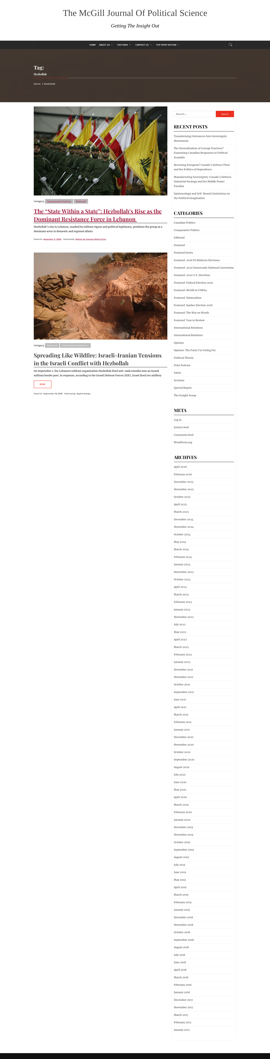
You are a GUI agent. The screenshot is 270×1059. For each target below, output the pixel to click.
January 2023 (182, 609)
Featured (81, 201)
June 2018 (180, 962)
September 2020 (184, 759)
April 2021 (180, 707)
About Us (104, 45)
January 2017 (182, 1029)
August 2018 (181, 947)
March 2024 (181, 549)
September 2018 (184, 939)
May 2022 (180, 632)
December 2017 (183, 999)
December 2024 (184, 519)
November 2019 (183, 834)
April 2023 (180, 586)
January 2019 (182, 909)
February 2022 (183, 654)
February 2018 (182, 984)
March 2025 (181, 511)
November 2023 (184, 572)
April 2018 (180, 969)
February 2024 (183, 557)
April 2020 (180, 797)
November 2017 (183, 1007)
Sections (122, 45)
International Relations (75, 345)
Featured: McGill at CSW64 (190, 290)
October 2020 (182, 752)
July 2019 (179, 864)
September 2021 (184, 692)
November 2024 (184, 526)
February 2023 (183, 602)
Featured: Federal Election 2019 (193, 282)
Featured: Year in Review (189, 320)
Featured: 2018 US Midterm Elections (197, 260)
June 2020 (180, 782)
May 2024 (180, 541)
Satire (177, 372)
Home (92, 45)
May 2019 (180, 879)
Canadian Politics (184, 222)
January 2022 (182, 662)
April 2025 (180, 504)
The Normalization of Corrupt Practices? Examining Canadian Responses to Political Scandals (201, 153)
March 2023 (181, 594)
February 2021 (182, 722)
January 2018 (182, 992)
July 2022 (179, 624)
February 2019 (183, 902)
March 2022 (181, 647)
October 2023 (182, 579)
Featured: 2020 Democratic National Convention (204, 267)
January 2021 (182, 729)
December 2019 (183, 827)
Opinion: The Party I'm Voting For (195, 350)
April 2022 (180, 639)
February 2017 (182, 1022)
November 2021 (183, 677)
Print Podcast (182, 365)
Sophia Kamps (83, 393)
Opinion (179, 342)
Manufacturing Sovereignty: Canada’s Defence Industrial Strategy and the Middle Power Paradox (202, 181)
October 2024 (182, 534)
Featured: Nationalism (188, 297)
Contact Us (142, 45)
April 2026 (180, 466)
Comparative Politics (59, 201)
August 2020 (181, 767)
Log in (178, 419)
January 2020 (182, 819)
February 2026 (183, 474)
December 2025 (183, 481)
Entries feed (181, 427)
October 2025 (182, 496)
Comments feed (183, 434)
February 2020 (183, 812)
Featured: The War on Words (191, 312)
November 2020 (184, 744)
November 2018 (183, 924)
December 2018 (183, 917)
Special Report (183, 387)
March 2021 (181, 714)
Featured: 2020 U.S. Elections (192, 275)
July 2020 (180, 774)
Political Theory (184, 357)
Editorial (179, 237)
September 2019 (184, 849)
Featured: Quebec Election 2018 (193, 305)
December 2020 (184, 737)
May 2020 (180, 789)
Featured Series (183, 252)
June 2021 (180, 699)
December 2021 (183, 669)
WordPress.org (183, 442)
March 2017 (181, 1015)
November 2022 (184, 617)
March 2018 (181, 977)
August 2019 (181, 857)
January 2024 (182, 564)
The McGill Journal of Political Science (135, 13)
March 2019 (181, 894)
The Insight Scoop (185, 395)
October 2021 (182, 684)
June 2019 (180, 872)
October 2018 (182, 932)
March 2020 (181, 804)
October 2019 (182, 842)
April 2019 (180, 887)
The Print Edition (166, 45)
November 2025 (184, 489)
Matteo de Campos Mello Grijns (91, 239)
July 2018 (179, 954)
